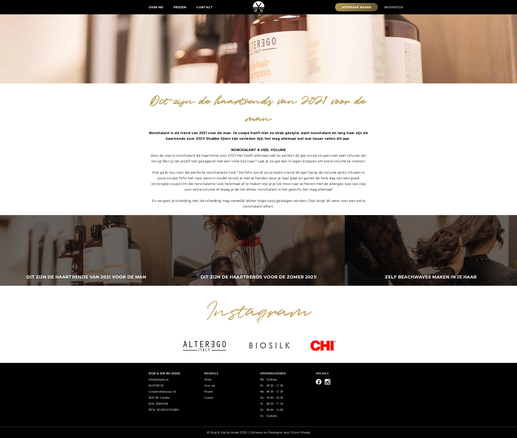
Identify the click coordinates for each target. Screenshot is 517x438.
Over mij (156, 7)
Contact (204, 7)
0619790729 (393, 7)
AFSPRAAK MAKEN (356, 7)
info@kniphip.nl (159, 379)
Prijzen (179, 7)
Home (207, 379)
